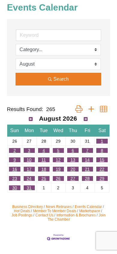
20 (72, 169)
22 (102, 169)
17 (29, 169)
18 (43, 169)
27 (72, 178)
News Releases (59, 207)
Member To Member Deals (54, 211)
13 (72, 159)
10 (29, 159)
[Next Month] (85, 119)
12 (58, 159)
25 (43, 178)
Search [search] (61, 79)
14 (87, 159)
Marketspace (89, 211)
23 (14, 178)
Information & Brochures (76, 215)
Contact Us (44, 215)
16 (14, 169)
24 (29, 178)
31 (29, 187)
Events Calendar (88, 207)
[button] (79, 109)
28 (87, 178)
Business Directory (27, 207)
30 (14, 187)
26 (58, 178)
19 (58, 169)
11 (43, 159)
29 (102, 178)
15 (102, 159)
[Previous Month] (31, 119)
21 (87, 169)
